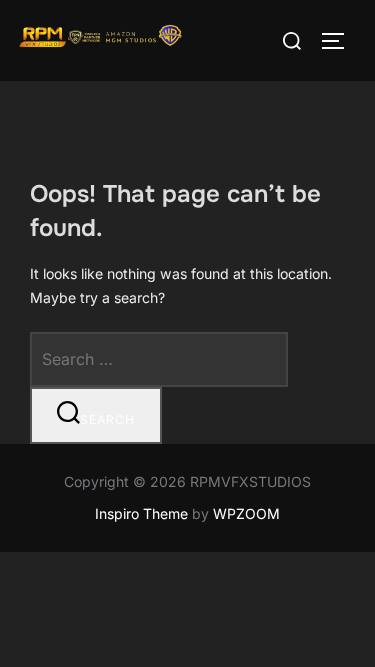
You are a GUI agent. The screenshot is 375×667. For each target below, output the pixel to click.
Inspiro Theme (141, 513)
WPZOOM (246, 513)
